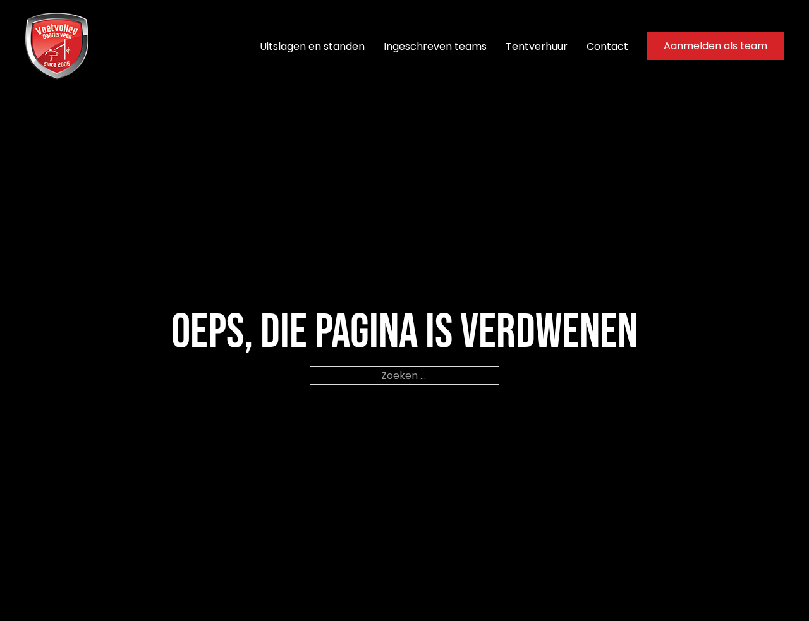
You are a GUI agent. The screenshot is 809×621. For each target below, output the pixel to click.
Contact (607, 46)
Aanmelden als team (715, 46)
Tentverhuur (537, 46)
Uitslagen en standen (312, 46)
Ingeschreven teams (435, 46)
